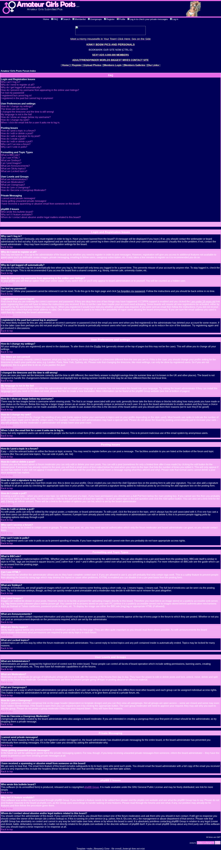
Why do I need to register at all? (17, 84)
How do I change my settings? (17, 106)
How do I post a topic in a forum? (18, 130)
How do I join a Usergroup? (15, 187)
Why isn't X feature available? (16, 214)
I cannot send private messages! (18, 198)
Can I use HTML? (10, 157)
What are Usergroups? (13, 184)
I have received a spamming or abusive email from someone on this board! (40, 203)
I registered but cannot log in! (16, 95)
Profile (122, 19)
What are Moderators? (13, 182)
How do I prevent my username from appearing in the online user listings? (40, 90)
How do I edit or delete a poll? (17, 141)
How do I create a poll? (13, 139)
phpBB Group (91, 787)
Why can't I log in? (10, 82)
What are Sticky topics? (13, 168)
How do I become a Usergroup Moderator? (23, 190)
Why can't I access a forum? (16, 144)
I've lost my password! (12, 93)
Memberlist (80, 19)
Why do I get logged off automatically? (21, 87)
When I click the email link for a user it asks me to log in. (30, 122)
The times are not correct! (14, 109)
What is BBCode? (10, 155)
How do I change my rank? (15, 120)
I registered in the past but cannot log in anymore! (27, 98)
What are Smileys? (11, 160)
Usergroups (96, 19)
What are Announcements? (15, 166)
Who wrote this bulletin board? (17, 212)
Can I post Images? (11, 163)
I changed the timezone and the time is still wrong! (27, 111)
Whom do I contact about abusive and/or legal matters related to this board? (41, 217)
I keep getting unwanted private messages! (23, 201)
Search (66, 19)
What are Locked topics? (14, 171)
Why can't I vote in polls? (14, 147)
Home (46, 19)
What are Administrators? (14, 179)
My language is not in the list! (16, 114)
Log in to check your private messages (149, 19)
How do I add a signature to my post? (20, 136)
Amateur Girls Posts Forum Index (18, 71)
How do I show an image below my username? (26, 117)
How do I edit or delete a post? (17, 133)
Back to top (7, 247)
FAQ (56, 19)
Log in (175, 19)
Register (110, 19)
